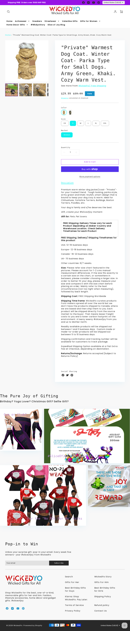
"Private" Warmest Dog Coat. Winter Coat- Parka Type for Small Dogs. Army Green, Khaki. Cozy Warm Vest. (62, 35)
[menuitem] (9, 21)
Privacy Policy (72, 610)
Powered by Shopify (32, 625)
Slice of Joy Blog (56, 25)
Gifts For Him (101, 582)
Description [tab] (67, 182)
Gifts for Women (88, 21)
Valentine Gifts (70, 21)
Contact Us (100, 610)
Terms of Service (74, 605)
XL (96, 123)
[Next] (50, 61)
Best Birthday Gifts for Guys (75, 589)
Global (67, 135)
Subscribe (58, 563)
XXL (105, 123)
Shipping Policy (102, 596)
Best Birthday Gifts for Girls (104, 589)
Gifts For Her (72, 582)
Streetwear (50, 21)
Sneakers (37, 21)
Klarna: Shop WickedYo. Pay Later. (76, 598)
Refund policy (101, 605)
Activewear (21, 21)
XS (65, 123)
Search (69, 576)
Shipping (64, 98)
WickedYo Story (103, 576)
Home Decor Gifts (15, 25)
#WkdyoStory (38, 25)
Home (9, 21)
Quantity (65, 147)
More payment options (89, 176)
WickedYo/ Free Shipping (92, 85)
